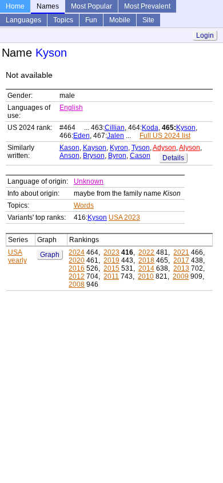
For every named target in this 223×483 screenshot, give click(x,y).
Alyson (189, 148)
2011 (111, 276)
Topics (63, 20)
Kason (69, 148)
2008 (77, 284)
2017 (181, 260)
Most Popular (91, 6)
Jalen (115, 136)
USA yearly (17, 256)
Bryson (94, 156)
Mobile (119, 20)
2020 (77, 260)
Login (205, 35)
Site (148, 20)
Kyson (186, 128)
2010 (146, 276)
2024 (77, 252)
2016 (77, 268)
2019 (111, 260)
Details (173, 158)
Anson (69, 156)
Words (84, 205)
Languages (23, 20)
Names (48, 6)
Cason (140, 156)
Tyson (141, 148)
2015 (111, 268)
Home (15, 6)
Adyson (164, 148)
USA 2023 (124, 217)
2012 (77, 276)
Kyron (119, 148)
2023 (111, 252)
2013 (181, 268)
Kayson (94, 148)
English (71, 108)
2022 (146, 252)
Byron (117, 156)
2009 (181, 276)
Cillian (115, 128)
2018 (146, 260)
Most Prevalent (147, 6)
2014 (146, 268)
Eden (81, 136)
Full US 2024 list (165, 136)
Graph (49, 255)
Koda (150, 128)
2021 (181, 252)
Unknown (88, 181)
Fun (91, 20)
